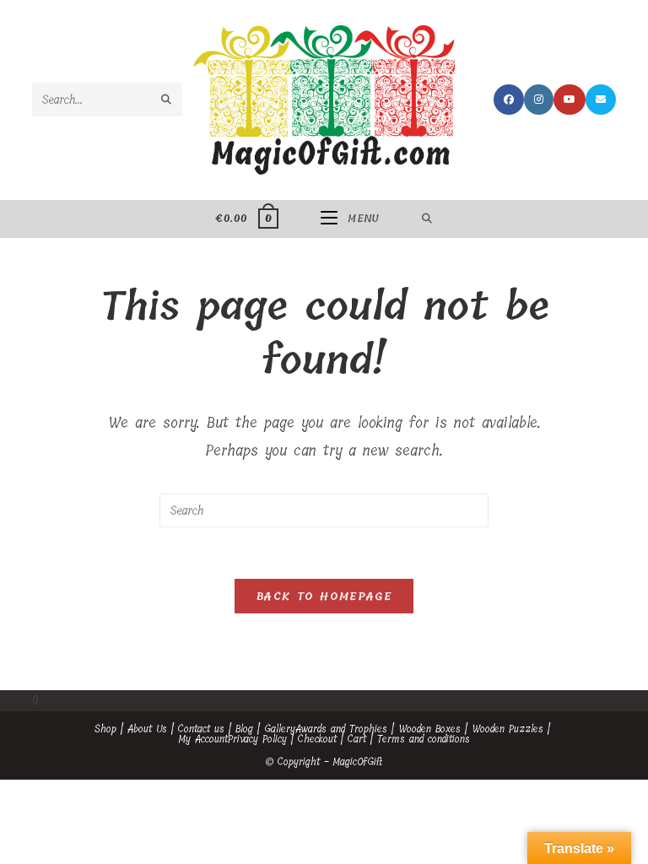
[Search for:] (427, 218)
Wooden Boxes (429, 729)
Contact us (201, 729)
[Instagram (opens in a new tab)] (539, 99)
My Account (203, 739)
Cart (357, 739)
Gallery (279, 729)
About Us (147, 729)
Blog (244, 729)
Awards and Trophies (341, 729)
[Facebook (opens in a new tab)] (509, 99)
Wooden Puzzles (507, 729)
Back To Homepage (324, 596)
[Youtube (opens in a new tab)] (570, 99)
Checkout (317, 739)
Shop (105, 729)
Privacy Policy (257, 739)
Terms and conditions (423, 739)
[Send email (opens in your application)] (601, 99)
